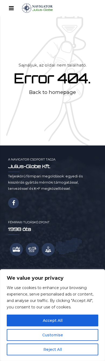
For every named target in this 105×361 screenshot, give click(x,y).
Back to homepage (52, 92)
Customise (52, 335)
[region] (52, 315)
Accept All (52, 320)
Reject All (52, 349)
